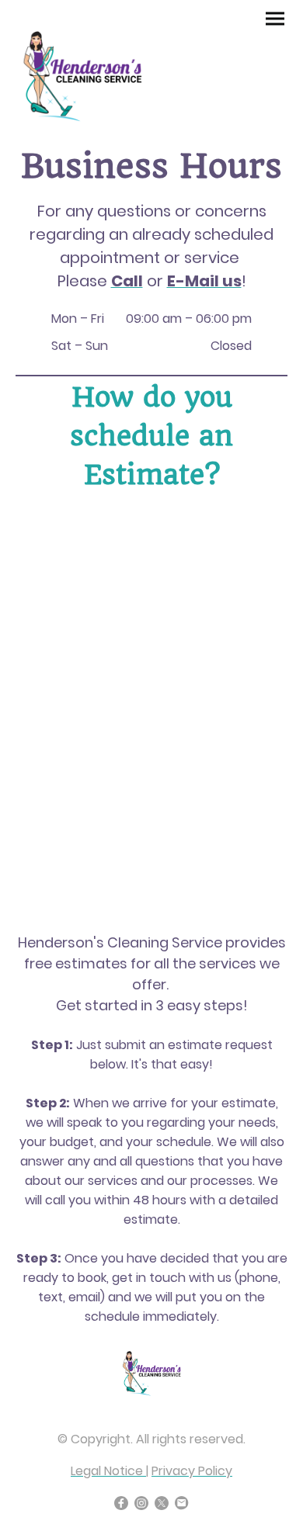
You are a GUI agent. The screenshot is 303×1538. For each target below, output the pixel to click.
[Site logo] (82, 72)
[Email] (182, 1503)
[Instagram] (141, 1503)
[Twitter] (162, 1503)
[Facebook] (121, 1503)
